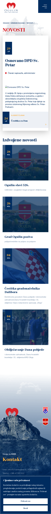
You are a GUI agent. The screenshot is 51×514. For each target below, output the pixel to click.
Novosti (30, 23)
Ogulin (6, 23)
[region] (25, 495)
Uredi (25, 508)
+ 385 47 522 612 (17, 473)
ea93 (13, 454)
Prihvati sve (25, 501)
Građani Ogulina (18, 23)
